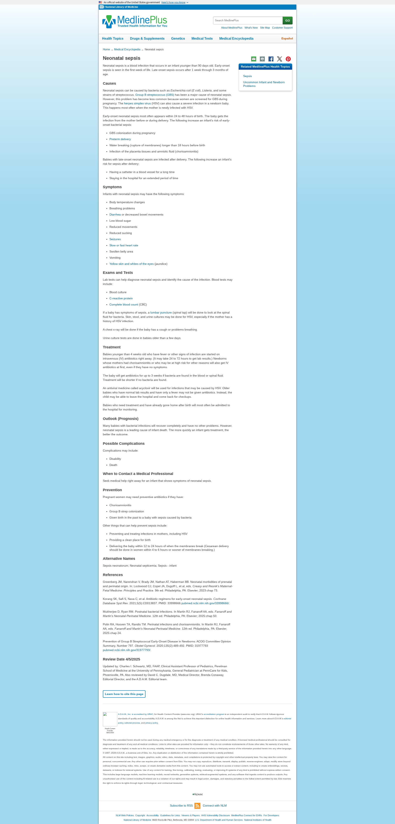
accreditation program (214, 714)
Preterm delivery (120, 139)
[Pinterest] (288, 59)
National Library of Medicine (121, 7)
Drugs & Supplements (147, 38)
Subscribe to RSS (181, 805)
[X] (279, 59)
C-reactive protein (121, 298)
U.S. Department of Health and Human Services (219, 820)
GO (287, 20)
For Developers (271, 815)
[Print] (262, 59)
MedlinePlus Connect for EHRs (246, 815)
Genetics (178, 38)
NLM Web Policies (125, 815)
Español (287, 38)
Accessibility (152, 815)
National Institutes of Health (257, 820)
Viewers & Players (190, 815)
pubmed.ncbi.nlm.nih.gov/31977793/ (126, 650)
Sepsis (247, 76)
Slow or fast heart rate (123, 245)
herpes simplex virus (137, 103)
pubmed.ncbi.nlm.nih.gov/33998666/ (205, 603)
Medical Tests (202, 38)
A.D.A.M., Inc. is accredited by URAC (135, 714)
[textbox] (248, 20)
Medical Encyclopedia (236, 38)
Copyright (140, 815)
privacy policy (151, 723)
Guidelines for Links (170, 815)
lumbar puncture (161, 312)
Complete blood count (123, 304)
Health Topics (112, 38)
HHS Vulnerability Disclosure (215, 815)
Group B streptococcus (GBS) (154, 94)
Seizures (115, 239)
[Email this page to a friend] (254, 59)
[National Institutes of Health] (102, 7)
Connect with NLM (215, 805)
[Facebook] (271, 59)
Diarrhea (115, 214)
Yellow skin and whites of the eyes (131, 263)
